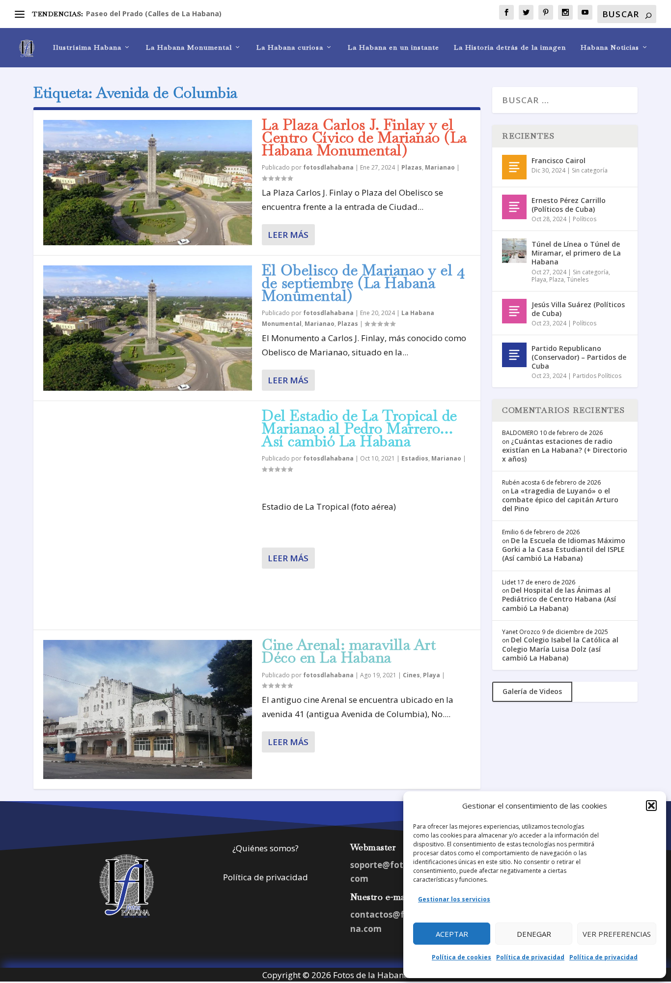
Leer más (288, 234)
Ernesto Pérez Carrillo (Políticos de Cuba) (568, 205)
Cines (411, 675)
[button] (651, 805)
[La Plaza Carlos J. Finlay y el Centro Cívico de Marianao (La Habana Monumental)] (147, 182)
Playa (431, 675)
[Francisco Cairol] (514, 167)
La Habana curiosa (289, 47)
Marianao (440, 167)
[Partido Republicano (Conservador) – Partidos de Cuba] (514, 355)
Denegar (534, 934)
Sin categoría (590, 170)
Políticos (584, 219)
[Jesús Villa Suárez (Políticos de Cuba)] (514, 311)
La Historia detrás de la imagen (510, 47)
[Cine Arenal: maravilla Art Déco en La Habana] (147, 709)
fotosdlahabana (328, 167)
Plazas (411, 167)
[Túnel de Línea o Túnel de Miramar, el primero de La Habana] (514, 250)
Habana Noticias (610, 47)
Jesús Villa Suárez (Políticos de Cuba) (578, 309)
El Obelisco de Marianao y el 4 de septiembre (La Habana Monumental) (363, 282)
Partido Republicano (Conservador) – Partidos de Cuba (578, 357)
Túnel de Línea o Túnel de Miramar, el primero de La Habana (576, 252)
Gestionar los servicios (454, 899)
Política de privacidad (530, 957)
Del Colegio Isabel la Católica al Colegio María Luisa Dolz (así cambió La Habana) (560, 648)
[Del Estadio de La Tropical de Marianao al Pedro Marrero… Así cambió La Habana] (147, 515)
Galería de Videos (532, 691)
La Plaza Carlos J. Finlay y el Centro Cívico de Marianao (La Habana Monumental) (364, 137)
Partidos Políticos (597, 376)
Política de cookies (461, 957)
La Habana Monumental (189, 47)
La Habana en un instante (393, 47)
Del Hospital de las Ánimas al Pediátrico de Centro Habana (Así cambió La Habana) (559, 598)
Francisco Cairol (558, 160)
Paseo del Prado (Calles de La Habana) (154, 13)
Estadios (414, 458)
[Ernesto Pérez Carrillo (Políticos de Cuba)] (514, 207)
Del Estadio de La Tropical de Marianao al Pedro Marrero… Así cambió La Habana (359, 428)
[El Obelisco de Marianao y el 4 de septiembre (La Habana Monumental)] (147, 328)
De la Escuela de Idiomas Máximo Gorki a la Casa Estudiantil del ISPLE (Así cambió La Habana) (563, 549)
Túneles (577, 279)
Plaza (556, 279)
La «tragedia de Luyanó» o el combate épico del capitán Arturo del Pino (560, 499)
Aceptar (452, 934)
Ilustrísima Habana (87, 47)
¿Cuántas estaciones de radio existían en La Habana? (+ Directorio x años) (564, 449)
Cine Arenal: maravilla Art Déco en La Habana (349, 651)
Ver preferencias (617, 934)
